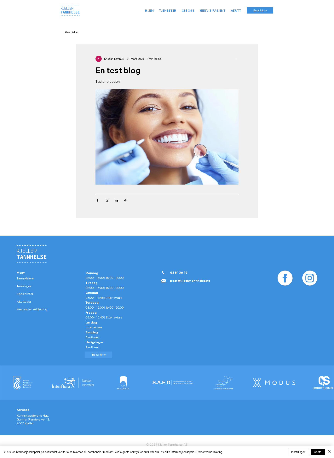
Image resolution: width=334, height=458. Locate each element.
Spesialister (25, 294)
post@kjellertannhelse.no (190, 281)
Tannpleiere (25, 278)
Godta (317, 452)
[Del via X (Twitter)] (107, 200)
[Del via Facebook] (97, 200)
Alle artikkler (72, 32)
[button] (167, 10)
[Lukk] (329, 452)
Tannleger (24, 286)
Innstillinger (298, 452)
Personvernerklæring (32, 309)
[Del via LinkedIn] (116, 200)
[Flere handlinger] (236, 58)
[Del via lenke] (126, 200)
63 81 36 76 (178, 272)
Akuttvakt (24, 301)
